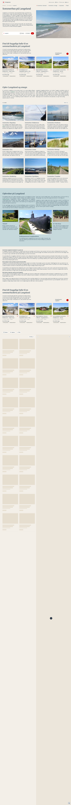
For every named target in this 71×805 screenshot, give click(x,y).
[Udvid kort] (38, 337)
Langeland (49, 152)
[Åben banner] (69, 803)
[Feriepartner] (6, 2)
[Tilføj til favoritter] (17, 69)
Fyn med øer (9, 5)
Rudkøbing (13, 91)
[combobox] (31, 337)
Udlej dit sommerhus (52, 2)
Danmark (4, 5)
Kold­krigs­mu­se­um (6, 199)
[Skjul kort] (69, 337)
